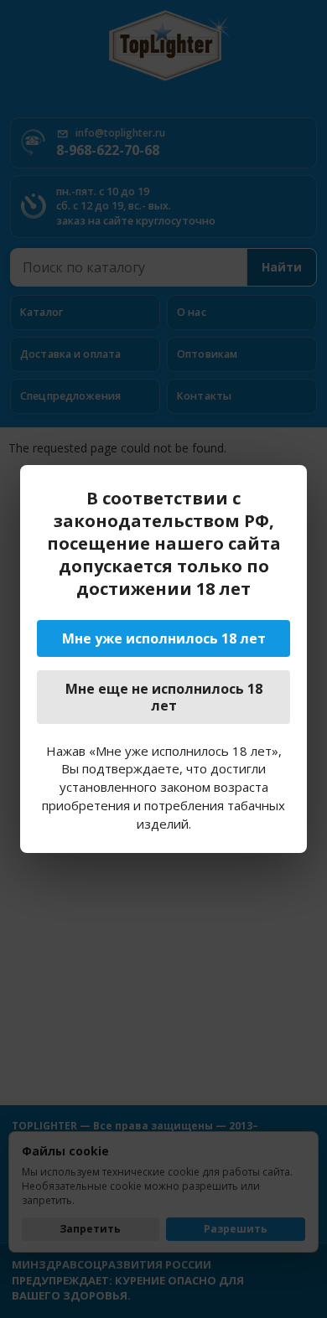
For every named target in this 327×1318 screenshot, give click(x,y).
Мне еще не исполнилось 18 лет (163, 697)
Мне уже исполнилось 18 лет (164, 638)
